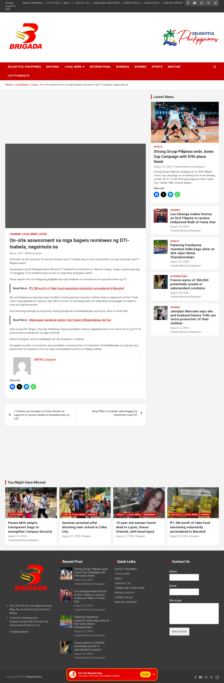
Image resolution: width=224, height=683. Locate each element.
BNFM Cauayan (33, 253)
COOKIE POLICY (151, 3)
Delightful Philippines (24, 66)
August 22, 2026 (163, 166)
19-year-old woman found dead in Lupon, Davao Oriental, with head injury (136, 527)
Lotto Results (18, 75)
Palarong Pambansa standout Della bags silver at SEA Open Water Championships (192, 251)
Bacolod (176, 514)
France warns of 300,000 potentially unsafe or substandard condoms (189, 284)
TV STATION (52, 3)
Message (176, 600)
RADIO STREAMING (32, 3)
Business (122, 66)
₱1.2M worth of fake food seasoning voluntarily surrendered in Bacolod (190, 527)
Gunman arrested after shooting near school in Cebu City (84, 527)
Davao (120, 514)
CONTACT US (82, 3)
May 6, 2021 (16, 253)
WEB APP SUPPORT (173, 3)
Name (174, 571)
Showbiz (140, 66)
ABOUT (67, 3)
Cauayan (15, 234)
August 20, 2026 (179, 536)
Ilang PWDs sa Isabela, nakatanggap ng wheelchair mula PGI (114, 413)
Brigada (86, 536)
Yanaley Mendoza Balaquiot (189, 166)
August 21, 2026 (17, 536)
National (52, 66)
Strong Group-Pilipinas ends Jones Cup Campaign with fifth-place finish (184, 156)
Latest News (163, 97)
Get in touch (179, 631)
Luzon (42, 234)
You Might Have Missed (27, 482)
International (100, 66)
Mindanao (149, 514)
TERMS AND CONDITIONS (106, 3)
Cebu (66, 514)
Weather (174, 66)
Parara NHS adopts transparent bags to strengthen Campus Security (30, 527)
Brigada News (34, 676)
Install (145, 674)
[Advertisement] (75, 119)
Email (173, 586)
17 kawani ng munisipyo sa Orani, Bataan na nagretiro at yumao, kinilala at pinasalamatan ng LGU (41, 415)
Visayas (92, 514)
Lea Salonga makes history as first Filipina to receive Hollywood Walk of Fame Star (193, 218)
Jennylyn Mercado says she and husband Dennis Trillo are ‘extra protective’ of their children (193, 317)
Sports (157, 66)
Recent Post (72, 561)
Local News (73, 66)
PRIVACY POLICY (132, 3)
